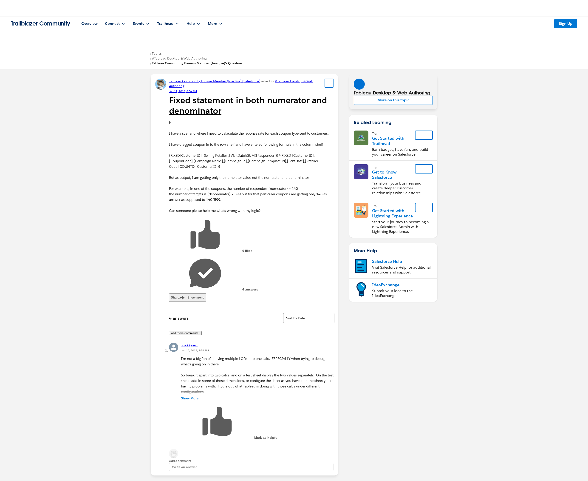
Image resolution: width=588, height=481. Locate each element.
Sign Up (565, 23)
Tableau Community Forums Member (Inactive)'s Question (197, 63)
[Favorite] (329, 83)
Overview (89, 23)
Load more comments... (185, 333)
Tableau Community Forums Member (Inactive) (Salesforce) (214, 81)
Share (187, 297)
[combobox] (308, 318)
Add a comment (180, 461)
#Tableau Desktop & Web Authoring (179, 58)
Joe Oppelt (189, 345)
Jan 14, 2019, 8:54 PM (183, 91)
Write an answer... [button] (185, 467)
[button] (393, 100)
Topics (156, 53)
